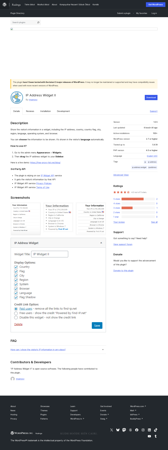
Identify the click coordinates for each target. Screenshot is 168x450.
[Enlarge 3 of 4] (102, 205)
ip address (152, 162)
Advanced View (121, 175)
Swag (103, 419)
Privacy (13, 419)
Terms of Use (42, 187)
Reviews (30, 111)
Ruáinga (39, 433)
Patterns (44, 419)
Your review (119, 222)
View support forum (122, 244)
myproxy (33, 99)
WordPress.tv (77, 419)
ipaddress (152, 167)
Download (151, 97)
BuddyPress (136, 419)
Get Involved (106, 406)
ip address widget (139, 167)
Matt (133, 410)
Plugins (43, 414)
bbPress (135, 414)
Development (63, 111)
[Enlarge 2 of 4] (70, 205)
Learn (72, 406)
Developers (75, 414)
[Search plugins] (38, 22)
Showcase (44, 406)
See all (154, 222)
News (12, 410)
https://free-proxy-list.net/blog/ (45, 162)
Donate (104, 414)
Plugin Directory (17, 13)
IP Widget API (47, 175)
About (13, 406)
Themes (44, 410)
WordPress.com (138, 406)
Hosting (13, 414)
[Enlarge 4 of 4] (102, 241)
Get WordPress (155, 4)
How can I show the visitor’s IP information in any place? (38, 349)
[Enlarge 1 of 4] (37, 205)
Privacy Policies (43, 183)
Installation (45, 111)
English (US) (152, 156)
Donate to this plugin (123, 270)
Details (16, 111)
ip (145, 162)
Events (103, 410)
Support (154, 111)
